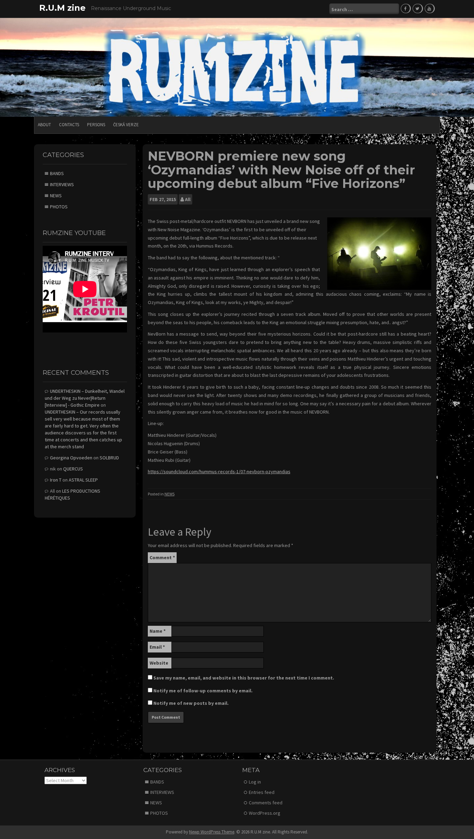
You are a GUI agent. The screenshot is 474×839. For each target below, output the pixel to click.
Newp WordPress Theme (211, 832)
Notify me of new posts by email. (191, 703)
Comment (162, 557)
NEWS (169, 493)
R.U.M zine (62, 8)
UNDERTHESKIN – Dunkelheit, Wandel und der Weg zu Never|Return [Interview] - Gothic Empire (85, 398)
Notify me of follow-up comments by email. (203, 690)
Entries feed (261, 792)
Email (157, 647)
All (188, 199)
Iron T (55, 480)
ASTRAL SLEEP (83, 480)
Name (158, 631)
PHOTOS (59, 207)
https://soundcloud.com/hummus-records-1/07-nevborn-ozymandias (219, 471)
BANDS (57, 173)
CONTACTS (69, 125)
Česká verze (126, 125)
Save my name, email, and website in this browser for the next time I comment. (243, 678)
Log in (255, 782)
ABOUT (44, 125)
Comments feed (265, 802)
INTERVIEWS (62, 184)
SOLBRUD (109, 458)
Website (159, 663)
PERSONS (96, 125)
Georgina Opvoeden (71, 458)
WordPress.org (264, 813)
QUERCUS (73, 469)
